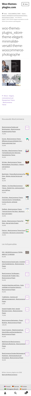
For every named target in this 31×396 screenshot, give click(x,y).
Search (15, 393)
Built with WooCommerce (9, 374)
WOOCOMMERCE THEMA (14, 13)
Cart (24, 391)
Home (5, 13)
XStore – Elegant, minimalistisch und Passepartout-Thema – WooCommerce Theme (15, 15)
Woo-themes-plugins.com (9, 5)
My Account (5, 393)
